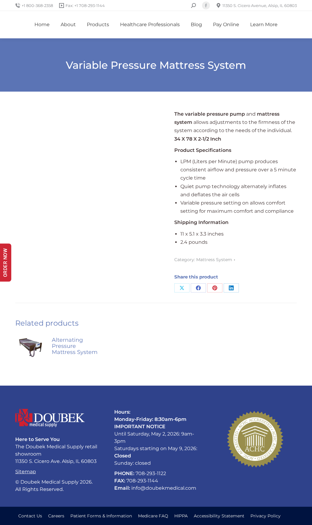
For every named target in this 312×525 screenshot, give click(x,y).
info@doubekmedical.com (163, 488)
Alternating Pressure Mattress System (75, 346)
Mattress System (214, 259)
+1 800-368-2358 (37, 5)
